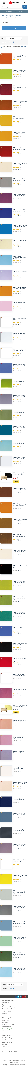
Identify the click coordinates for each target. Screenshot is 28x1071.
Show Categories (14, 28)
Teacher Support (7, 1029)
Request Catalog (7, 1026)
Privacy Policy (13, 1064)
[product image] (6, 59)
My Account (5, 1005)
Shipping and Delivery (8, 1007)
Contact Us (5, 1003)
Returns (4, 1013)
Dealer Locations (7, 1042)
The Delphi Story (7, 1038)
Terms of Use (6, 1046)
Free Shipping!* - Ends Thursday (14, 11)
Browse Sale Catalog (8, 1024)
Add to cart (16, 481)
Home (11, 1062)
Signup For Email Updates (9, 1051)
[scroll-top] (25, 1064)
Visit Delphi (5, 1040)
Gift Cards (5, 1022)
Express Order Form (8, 1009)
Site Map (4, 1044)
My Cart (16, 1062)
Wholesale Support (7, 1031)
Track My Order (6, 1011)
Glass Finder (6, 1020)
